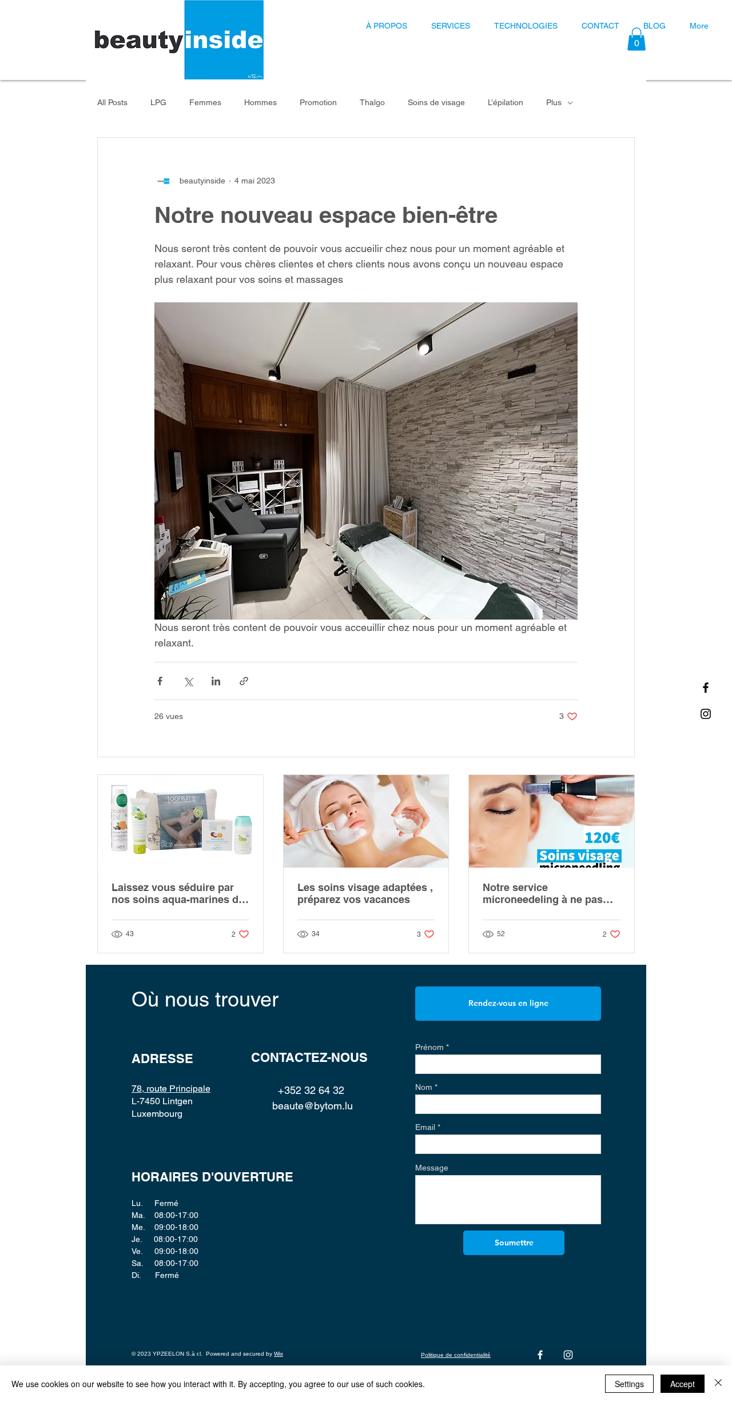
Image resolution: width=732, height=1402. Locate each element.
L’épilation (505, 102)
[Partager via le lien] (243, 681)
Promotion (318, 102)
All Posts (112, 102)
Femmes (205, 102)
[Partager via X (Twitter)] (187, 681)
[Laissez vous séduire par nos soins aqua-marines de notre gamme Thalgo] (180, 821)
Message (431, 1168)
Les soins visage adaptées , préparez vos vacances (365, 893)
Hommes (260, 102)
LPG (158, 102)
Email (425, 1127)
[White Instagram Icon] (568, 1355)
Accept (682, 1383)
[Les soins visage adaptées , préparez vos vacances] (366, 821)
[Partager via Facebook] (159, 681)
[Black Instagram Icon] (706, 714)
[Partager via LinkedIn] (215, 681)
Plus (554, 102)
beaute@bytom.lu (312, 1106)
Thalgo (372, 102)
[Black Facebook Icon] (706, 687)
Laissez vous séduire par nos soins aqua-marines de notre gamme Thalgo (178, 893)
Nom (423, 1087)
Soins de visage (436, 102)
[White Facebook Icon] (540, 1355)
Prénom (429, 1047)
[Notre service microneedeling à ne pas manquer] (551, 821)
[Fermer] (718, 1384)
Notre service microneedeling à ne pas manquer (543, 893)
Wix (278, 1354)
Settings (629, 1383)
